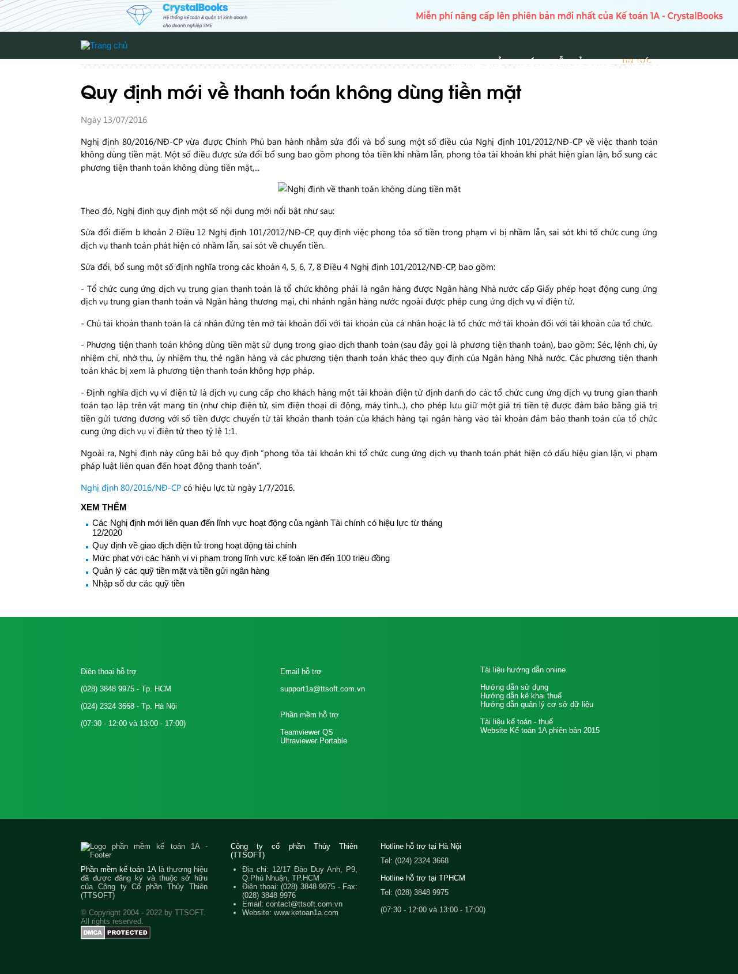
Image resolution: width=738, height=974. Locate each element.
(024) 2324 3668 (107, 706)
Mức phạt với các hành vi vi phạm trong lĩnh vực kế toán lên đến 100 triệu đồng (241, 558)
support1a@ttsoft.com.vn (322, 689)
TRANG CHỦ (478, 62)
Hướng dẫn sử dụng (514, 687)
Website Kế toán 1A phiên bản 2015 (540, 730)
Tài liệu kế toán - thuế (516, 721)
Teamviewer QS (306, 732)
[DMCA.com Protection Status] (115, 936)
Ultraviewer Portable (313, 740)
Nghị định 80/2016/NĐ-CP (131, 487)
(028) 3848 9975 (107, 689)
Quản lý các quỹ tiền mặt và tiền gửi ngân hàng (180, 571)
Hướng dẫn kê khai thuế (521, 695)
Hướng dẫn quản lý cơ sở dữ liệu (536, 704)
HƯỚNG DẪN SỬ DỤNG (564, 62)
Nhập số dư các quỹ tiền (138, 583)
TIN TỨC (641, 62)
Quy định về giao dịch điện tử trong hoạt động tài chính (194, 545)
